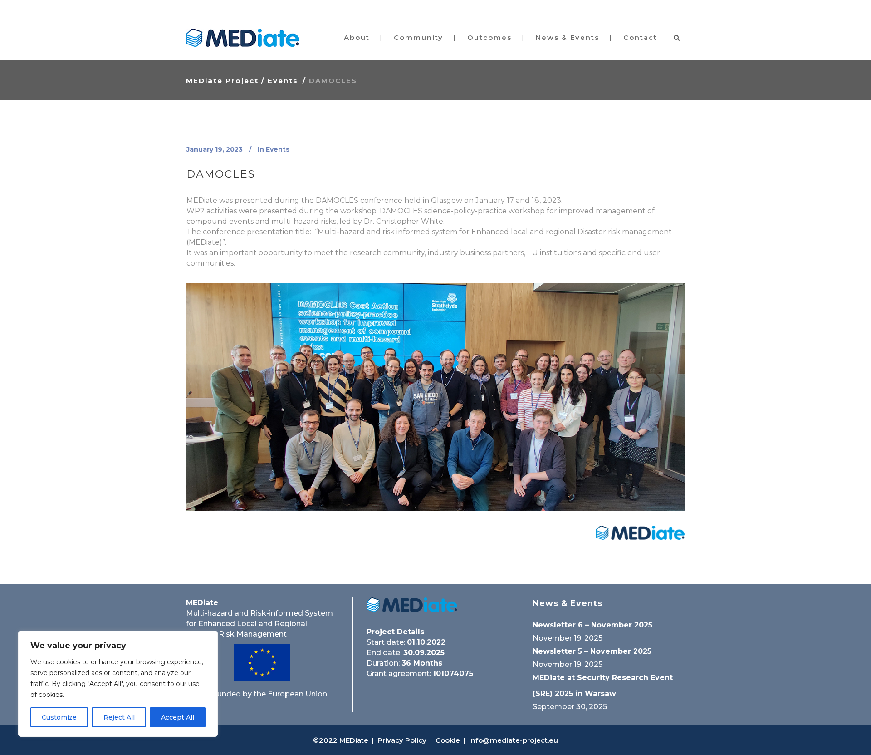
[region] (118, 684)
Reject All (119, 717)
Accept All (177, 717)
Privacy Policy (401, 740)
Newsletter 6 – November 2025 (592, 625)
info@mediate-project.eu (513, 740)
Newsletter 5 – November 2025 (592, 651)
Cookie (448, 740)
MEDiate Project (222, 80)
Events (283, 80)
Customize (59, 717)
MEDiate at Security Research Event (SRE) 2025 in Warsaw (603, 685)
